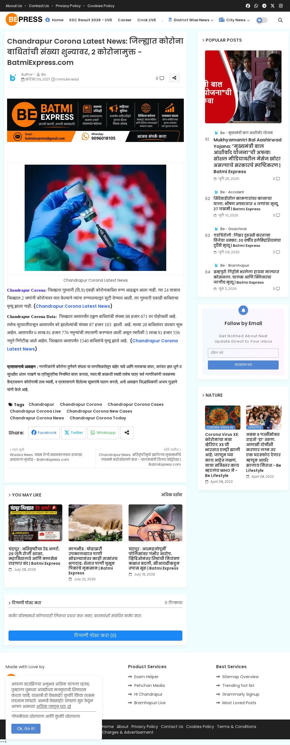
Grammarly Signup (240, 694)
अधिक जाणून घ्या (51, 706)
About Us (14, 6)
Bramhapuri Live (150, 703)
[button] (280, 20)
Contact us (39, 6)
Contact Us (172, 726)
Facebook (47, 432)
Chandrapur (41, 404)
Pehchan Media (149, 685)
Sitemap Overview (240, 677)
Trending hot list (238, 685)
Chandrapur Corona (81, 404)
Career (125, 20)
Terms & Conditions (236, 726)
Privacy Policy (69, 6)
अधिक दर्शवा (171, 495)
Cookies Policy (101, 6)
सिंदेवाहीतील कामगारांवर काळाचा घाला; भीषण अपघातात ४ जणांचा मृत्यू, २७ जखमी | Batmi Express (246, 203)
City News (235, 20)
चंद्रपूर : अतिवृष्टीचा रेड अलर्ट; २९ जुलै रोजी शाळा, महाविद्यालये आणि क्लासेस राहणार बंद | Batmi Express (34, 556)
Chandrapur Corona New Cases (99, 411)
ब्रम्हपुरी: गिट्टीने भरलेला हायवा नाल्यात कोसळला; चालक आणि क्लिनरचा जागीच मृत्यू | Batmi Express (246, 277)
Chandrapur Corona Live (35, 411)
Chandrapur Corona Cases (136, 404)
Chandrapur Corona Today (98, 418)
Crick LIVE (146, 20)
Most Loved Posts (239, 703)
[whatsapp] (256, 6)
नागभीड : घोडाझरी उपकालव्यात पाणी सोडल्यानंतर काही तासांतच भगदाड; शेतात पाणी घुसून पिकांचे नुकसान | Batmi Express (93, 561)
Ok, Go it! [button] (26, 728)
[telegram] (264, 6)
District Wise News (191, 20)
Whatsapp (106, 432)
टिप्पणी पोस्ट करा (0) (95, 635)
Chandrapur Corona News (37, 418)
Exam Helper (146, 677)
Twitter (77, 432)
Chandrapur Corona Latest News (73, 306)
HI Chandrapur (148, 694)
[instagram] (280, 6)
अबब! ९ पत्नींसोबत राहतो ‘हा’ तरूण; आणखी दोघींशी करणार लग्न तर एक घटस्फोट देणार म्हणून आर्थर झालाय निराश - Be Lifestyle (263, 452)
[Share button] (126, 432)
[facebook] (247, 6)
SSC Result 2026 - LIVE (90, 20)
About (123, 726)
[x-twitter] (272, 6)
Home (57, 20)
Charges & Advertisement (127, 732)
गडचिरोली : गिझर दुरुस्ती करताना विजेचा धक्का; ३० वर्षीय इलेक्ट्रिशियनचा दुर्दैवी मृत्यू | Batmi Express (247, 240)
